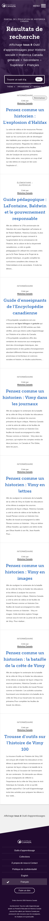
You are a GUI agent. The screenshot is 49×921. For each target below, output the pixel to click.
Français (25, 882)
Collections (24, 857)
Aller (39, 79)
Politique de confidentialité (24, 869)
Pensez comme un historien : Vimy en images (25, 572)
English (24, 876)
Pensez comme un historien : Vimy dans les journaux (25, 397)
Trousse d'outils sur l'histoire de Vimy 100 (24, 743)
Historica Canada (25, 193)
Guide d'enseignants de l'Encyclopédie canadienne (25, 306)
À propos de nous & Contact (24, 863)
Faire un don (24, 890)
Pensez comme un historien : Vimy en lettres (25, 484)
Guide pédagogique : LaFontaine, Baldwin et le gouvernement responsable (25, 209)
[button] (11, 87)
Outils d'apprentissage (24, 850)
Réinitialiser (39, 98)
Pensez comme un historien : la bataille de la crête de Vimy (25, 659)
